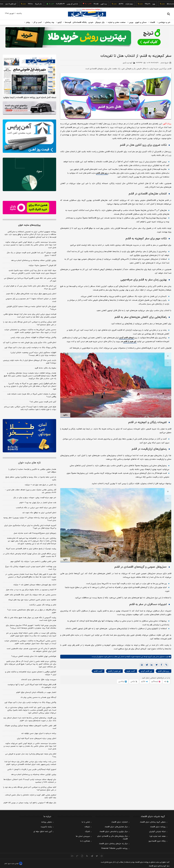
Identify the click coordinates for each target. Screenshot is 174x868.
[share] (82, 856)
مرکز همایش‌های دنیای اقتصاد (116, 826)
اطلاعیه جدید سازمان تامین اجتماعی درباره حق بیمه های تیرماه (32, 599)
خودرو (91, 22)
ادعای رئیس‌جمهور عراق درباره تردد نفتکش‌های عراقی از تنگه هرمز (31, 293)
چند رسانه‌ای (49, 22)
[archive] (72, 856)
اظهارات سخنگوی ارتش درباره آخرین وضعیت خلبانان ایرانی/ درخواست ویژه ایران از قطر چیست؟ (33, 354)
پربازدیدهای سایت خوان (29, 225)
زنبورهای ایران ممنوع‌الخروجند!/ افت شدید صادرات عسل (35, 533)
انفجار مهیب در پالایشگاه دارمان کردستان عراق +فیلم (36, 692)
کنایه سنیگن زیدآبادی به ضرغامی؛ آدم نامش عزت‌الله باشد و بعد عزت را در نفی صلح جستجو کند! (29, 323)
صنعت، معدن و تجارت (116, 22)
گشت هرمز (131, 671)
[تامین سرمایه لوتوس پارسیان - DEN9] (29, 174)
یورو (132, 4)
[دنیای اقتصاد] (87, 14)
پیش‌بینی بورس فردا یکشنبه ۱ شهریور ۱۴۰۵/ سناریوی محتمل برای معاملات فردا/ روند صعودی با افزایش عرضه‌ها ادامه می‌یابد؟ (31, 626)
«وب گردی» (151, 656)
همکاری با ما (85, 841)
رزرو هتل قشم (102, 173)
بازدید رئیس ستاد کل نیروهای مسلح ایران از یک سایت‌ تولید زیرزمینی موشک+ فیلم (29, 361)
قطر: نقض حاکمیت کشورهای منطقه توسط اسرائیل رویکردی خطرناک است (30, 727)
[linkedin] (151, 665)
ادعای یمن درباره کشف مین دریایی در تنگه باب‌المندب (36, 507)
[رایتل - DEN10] (29, 207)
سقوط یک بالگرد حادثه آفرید (45, 368)
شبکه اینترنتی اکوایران (157, 831)
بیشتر (27, 22)
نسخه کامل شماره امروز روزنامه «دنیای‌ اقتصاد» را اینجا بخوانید (29, 97)
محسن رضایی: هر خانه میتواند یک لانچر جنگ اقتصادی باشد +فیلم (30, 594)
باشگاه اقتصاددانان (80, 22)
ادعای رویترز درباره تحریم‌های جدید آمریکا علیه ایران (36, 738)
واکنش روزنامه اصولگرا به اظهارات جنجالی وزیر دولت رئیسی (33, 337)
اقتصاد (152, 22)
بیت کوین (83, 4)
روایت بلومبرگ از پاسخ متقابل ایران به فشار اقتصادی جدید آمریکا (31, 548)
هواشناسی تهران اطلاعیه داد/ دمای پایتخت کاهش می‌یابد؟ (33, 656)
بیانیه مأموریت (46, 826)
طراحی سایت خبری (13, 864)
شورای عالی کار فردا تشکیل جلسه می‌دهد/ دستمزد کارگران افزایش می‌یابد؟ (31, 308)
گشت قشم (98, 671)
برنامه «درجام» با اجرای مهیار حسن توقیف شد (38, 733)
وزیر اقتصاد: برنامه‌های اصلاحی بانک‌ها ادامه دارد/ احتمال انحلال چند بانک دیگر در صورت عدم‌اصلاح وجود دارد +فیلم (29, 719)
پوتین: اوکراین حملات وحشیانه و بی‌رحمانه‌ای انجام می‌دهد (33, 260)
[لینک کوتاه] (166, 665)
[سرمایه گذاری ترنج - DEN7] (87, 37)
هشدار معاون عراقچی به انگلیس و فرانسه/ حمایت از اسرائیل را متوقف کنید (32, 470)
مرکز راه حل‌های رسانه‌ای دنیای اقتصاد (113, 843)
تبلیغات (87, 826)
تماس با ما (86, 822)
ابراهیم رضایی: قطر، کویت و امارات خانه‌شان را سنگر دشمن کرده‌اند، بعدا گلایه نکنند (30, 796)
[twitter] (156, 665)
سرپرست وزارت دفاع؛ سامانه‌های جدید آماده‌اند (38, 679)
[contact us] (77, 856)
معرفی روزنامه (46, 822)
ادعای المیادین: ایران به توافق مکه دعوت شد (39, 512)
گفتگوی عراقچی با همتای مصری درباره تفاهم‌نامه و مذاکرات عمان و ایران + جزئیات (30, 673)
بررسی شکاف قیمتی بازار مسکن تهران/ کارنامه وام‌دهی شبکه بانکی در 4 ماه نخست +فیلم (29, 555)
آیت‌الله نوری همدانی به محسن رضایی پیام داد (38, 697)
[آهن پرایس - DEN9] (29, 136)
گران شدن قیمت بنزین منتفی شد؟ (43, 401)
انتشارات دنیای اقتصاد (119, 822)
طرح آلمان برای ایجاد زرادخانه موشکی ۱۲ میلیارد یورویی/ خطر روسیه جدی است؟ (29, 519)
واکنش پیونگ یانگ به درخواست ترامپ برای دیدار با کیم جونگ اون (30, 347)
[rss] (87, 856)
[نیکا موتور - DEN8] (29, 108)
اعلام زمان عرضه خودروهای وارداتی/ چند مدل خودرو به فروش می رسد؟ (30, 755)
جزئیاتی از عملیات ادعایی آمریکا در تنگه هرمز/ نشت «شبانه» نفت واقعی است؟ (31, 395)
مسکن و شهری (141, 22)
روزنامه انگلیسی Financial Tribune (114, 848)
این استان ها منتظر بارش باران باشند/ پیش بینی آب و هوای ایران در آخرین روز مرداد (30, 287)
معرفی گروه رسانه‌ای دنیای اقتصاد (153, 822)
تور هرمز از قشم (130, 341)
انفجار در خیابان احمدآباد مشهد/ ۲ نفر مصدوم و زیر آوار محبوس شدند (31, 300)
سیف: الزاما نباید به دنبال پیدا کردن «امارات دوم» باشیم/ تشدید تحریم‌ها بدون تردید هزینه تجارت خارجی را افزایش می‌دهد (32, 272)
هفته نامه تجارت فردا (158, 836)
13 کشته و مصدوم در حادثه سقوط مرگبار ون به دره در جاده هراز (31, 589)
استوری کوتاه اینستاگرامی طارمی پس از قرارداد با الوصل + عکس (31, 769)
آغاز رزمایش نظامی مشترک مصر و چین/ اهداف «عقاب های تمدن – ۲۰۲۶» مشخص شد (30, 491)
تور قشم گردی (146, 671)
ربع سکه (158, 4)
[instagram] (102, 856)
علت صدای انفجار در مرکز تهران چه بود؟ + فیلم (37, 502)
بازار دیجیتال (100, 22)
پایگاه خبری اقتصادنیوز (157, 841)
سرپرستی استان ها (83, 836)
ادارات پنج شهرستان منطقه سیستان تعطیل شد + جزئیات (34, 584)
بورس (130, 22)
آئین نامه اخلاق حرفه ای (42, 831)
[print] (142, 665)
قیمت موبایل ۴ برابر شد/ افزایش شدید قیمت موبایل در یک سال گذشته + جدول (31, 254)
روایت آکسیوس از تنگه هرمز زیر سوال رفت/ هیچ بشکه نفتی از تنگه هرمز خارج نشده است (30, 619)
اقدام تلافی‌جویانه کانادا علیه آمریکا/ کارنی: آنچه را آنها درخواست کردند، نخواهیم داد (32, 686)
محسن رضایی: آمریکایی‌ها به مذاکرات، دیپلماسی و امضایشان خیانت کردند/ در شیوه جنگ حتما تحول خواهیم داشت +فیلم (30, 331)
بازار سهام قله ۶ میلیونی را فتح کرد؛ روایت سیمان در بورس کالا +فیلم (30, 802)
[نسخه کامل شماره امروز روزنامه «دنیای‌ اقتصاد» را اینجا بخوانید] (29, 75)
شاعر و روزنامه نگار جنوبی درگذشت (42, 604)
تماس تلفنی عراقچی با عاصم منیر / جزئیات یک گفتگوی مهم (33, 561)
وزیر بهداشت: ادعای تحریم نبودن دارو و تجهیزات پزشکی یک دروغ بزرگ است (30, 568)
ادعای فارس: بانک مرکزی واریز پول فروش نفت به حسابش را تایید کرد (29, 342)
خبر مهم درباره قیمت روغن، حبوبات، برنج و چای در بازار (34, 497)
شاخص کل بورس (51, 4)
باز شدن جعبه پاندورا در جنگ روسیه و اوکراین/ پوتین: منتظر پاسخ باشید (30, 478)
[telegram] (147, 665)
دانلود (65, 415)
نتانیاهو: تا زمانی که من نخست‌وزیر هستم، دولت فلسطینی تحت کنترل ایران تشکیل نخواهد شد (31, 650)
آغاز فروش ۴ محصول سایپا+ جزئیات (42, 265)
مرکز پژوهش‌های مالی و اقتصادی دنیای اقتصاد (112, 837)
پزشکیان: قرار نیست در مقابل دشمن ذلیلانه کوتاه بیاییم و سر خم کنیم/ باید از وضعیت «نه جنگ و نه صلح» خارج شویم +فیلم (31, 634)
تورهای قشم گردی (126, 337)
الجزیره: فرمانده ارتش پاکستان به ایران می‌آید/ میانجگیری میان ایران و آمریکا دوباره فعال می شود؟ (30, 527)
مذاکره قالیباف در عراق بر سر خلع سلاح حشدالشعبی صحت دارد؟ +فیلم (31, 611)
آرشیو (59, 22)
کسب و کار (37, 22)
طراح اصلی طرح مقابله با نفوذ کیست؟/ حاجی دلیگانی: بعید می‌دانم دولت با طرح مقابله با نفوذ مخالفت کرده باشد (30, 408)
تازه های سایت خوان (29, 463)
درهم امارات (108, 4)
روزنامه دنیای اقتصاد (158, 826)
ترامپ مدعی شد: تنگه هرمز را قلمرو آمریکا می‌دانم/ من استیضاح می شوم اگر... (30, 279)
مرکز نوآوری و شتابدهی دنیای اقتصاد (114, 831)
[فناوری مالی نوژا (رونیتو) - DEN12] (29, 435)
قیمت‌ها (67, 22)
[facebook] (161, 665)
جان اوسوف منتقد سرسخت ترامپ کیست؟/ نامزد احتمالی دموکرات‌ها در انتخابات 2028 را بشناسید (30, 781)
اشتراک (87, 831)
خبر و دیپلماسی (164, 22)
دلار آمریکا (17, 4)
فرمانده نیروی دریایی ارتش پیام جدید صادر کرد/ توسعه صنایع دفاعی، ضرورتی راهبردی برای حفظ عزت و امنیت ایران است (29, 315)
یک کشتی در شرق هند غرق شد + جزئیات (40, 484)
